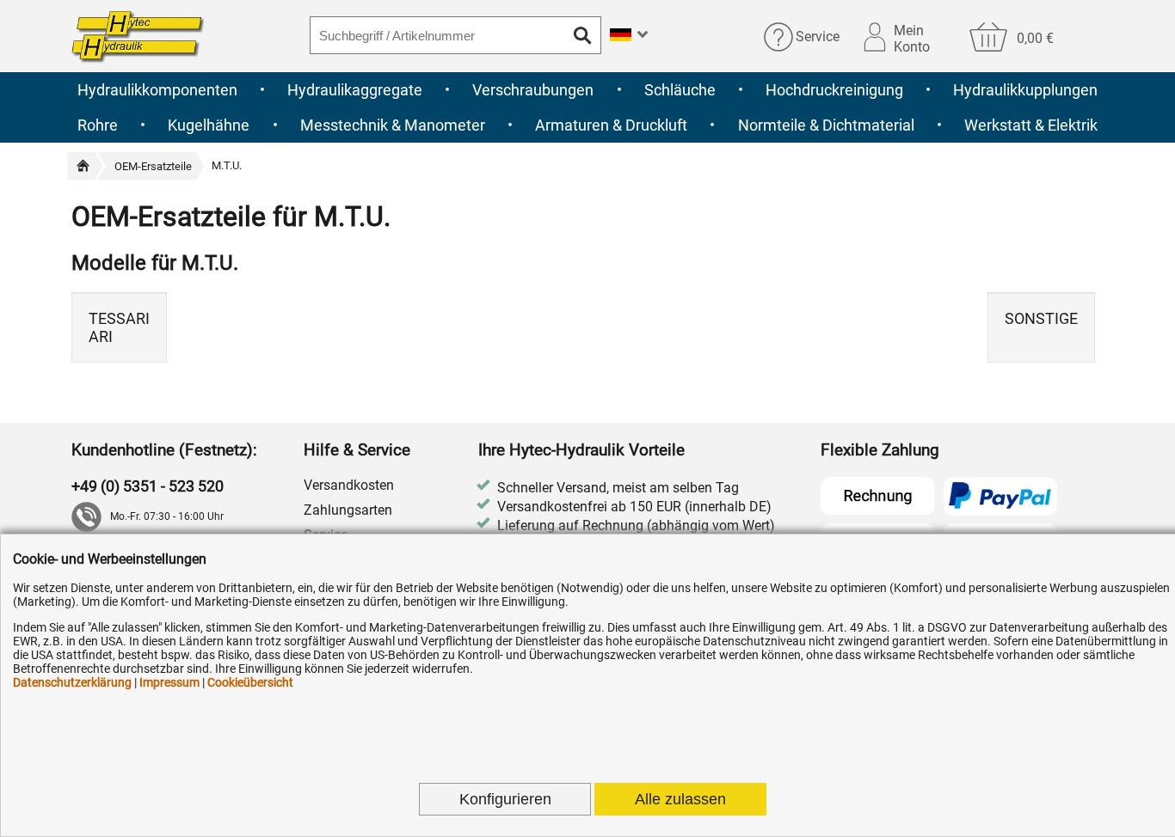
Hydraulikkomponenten (157, 90)
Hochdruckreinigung (834, 90)
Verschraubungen (533, 90)
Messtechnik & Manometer (392, 125)
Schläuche (680, 90)
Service (818, 36)
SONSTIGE (1041, 318)
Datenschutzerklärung (72, 682)
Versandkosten (349, 485)
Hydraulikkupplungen (1025, 90)
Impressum (169, 682)
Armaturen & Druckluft (611, 125)
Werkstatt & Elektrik (1031, 125)
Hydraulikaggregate (354, 90)
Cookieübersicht (250, 682)
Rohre (97, 125)
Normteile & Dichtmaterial (826, 125)
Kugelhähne (208, 125)
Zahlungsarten (348, 510)
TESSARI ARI (119, 327)
